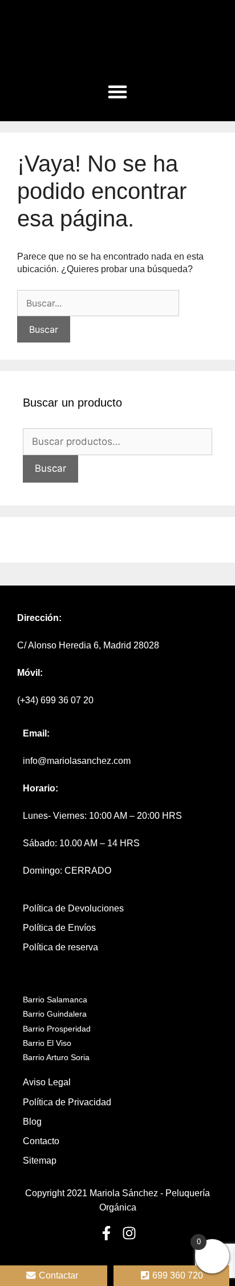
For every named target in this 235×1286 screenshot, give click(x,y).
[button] (117, 91)
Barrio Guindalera (55, 1013)
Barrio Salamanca (55, 999)
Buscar (50, 468)
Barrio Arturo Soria (56, 1057)
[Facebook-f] (106, 1233)
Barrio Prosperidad (57, 1028)
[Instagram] (129, 1233)
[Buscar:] (98, 303)
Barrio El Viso (47, 1043)
